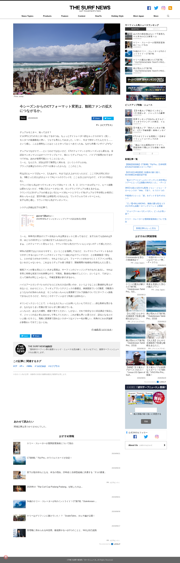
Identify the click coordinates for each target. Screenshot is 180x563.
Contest (81, 16)
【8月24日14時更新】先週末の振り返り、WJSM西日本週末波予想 (143, 173)
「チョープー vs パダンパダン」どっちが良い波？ (145, 212)
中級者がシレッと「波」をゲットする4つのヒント (145, 196)
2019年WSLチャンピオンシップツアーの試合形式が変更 (61, 219)
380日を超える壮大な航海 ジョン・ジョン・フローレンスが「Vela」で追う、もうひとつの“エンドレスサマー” (145, 189)
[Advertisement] (66, 398)
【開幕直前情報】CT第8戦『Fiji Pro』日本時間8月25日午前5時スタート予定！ (145, 165)
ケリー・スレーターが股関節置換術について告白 (146, 220)
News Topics (27, 16)
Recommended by (105, 544)
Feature (64, 16)
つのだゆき (41, 366)
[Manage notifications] (6, 557)
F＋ (22, 366)
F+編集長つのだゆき (101, 329)
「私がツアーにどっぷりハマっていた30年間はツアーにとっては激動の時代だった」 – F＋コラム (146, 181)
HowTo (98, 16)
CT (15, 366)
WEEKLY (156, 29)
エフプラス (55, 366)
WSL (30, 366)
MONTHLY (135, 29)
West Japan (138, 16)
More (156, 16)
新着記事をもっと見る (146, 228)
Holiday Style (117, 16)
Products (47, 16)
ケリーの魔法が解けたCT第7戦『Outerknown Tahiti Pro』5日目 (149, 62)
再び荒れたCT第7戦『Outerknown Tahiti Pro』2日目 (149, 71)
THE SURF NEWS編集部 (40, 346)
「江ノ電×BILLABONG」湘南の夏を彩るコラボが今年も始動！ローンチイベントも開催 (145, 204)
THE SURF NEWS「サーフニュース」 (83, 560)
